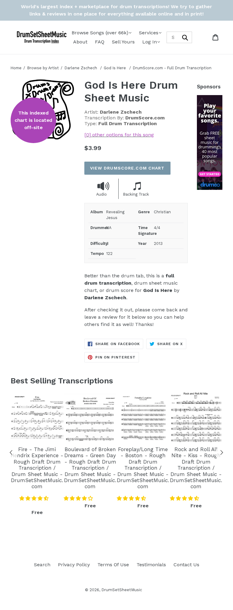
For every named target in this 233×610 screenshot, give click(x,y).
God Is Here (115, 68)
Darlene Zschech (81, 68)
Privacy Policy (74, 564)
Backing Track (136, 194)
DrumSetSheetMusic (121, 590)
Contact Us (186, 564)
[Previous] (11, 453)
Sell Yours (123, 42)
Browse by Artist (43, 68)
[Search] (185, 37)
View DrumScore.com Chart (127, 168)
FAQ (99, 42)
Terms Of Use (113, 564)
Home (16, 68)
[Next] (221, 453)
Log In (149, 42)
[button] (34, 498)
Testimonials (151, 564)
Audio (101, 194)
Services (148, 33)
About (80, 42)
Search (42, 564)
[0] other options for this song (119, 135)
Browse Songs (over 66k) (100, 33)
